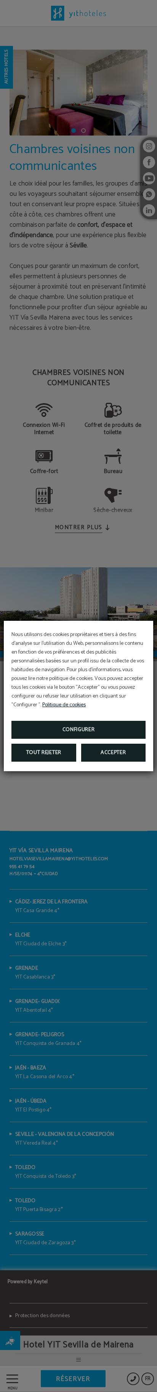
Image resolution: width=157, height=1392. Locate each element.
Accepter (113, 752)
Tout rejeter (43, 752)
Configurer (78, 729)
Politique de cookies (64, 705)
